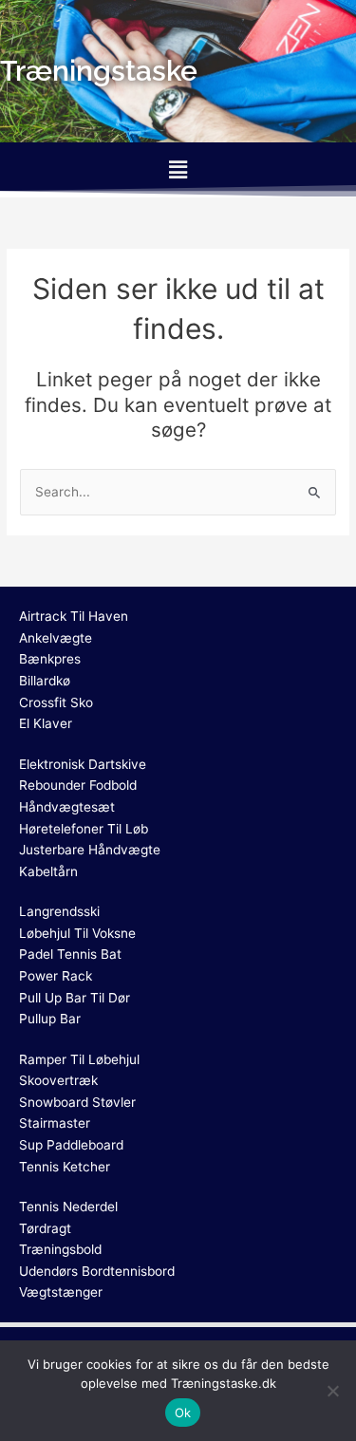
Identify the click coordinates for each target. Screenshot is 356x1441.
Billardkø (44, 680)
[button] (177, 169)
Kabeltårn (48, 871)
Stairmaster (54, 1123)
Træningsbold (60, 1249)
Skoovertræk (58, 1080)
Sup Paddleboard (71, 1144)
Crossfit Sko (56, 702)
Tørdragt (45, 1228)
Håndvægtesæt (67, 806)
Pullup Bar (50, 1018)
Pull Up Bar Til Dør (74, 997)
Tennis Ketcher (64, 1166)
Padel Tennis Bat (70, 954)
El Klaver (45, 723)
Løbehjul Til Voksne (77, 933)
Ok (183, 1412)
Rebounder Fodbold (78, 785)
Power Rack (55, 975)
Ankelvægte (55, 638)
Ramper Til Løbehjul (79, 1059)
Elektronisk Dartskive (82, 764)
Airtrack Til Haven (73, 616)
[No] (332, 1390)
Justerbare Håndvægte (89, 849)
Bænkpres (50, 658)
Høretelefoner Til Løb (83, 828)
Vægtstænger (61, 1292)
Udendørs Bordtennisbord (97, 1271)
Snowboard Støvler (77, 1102)
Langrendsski (59, 911)
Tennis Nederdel (68, 1206)
